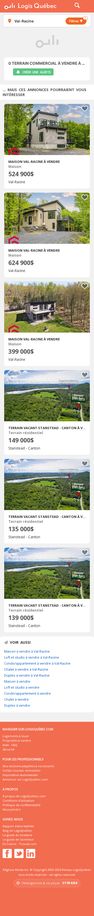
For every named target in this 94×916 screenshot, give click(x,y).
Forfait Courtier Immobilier (22, 770)
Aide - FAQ (10, 745)
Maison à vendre (17, 681)
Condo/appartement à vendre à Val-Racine (37, 663)
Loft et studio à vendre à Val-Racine (31, 657)
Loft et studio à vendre (21, 687)
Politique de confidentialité (21, 805)
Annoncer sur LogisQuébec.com (25, 779)
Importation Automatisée (20, 775)
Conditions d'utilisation (18, 800)
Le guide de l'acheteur (18, 839)
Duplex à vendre (17, 705)
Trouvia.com (28, 844)
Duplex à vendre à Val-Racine (27, 675)
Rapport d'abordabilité (18, 826)
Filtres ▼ (77, 20)
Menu (86, 6)
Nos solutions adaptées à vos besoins (28, 766)
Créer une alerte (36, 72)
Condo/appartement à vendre (27, 693)
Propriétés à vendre (17, 740)
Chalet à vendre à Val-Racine (26, 669)
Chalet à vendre (16, 699)
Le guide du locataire (17, 835)
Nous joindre (12, 809)
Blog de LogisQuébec (17, 830)
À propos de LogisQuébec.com (24, 796)
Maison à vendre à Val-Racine (27, 651)
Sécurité (8, 749)
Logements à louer (16, 736)
